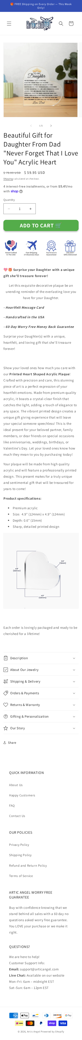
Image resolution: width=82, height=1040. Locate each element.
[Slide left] (31, 126)
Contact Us (17, 816)
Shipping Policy (20, 855)
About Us (16, 785)
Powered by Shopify (52, 1031)
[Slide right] (51, 126)
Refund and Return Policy (28, 865)
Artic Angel (33, 1031)
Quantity (9, 200)
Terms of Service (21, 876)
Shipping (8, 178)
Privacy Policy (19, 845)
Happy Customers (22, 795)
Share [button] (12, 743)
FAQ (12, 805)
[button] (9, 24)
